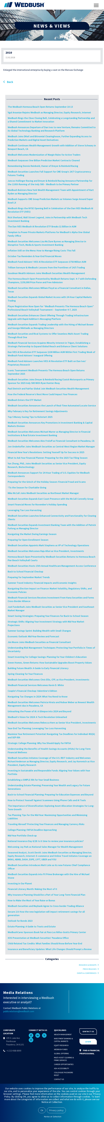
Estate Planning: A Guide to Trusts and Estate (32, 926)
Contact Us (59, 1079)
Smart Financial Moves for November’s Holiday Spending (37, 504)
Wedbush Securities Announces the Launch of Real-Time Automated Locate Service (52, 405)
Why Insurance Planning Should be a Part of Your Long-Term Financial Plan (46, 894)
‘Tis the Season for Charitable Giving (27, 487)
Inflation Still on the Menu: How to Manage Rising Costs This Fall (41, 250)
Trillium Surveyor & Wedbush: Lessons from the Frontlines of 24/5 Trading (46, 267)
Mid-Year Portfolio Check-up (22, 835)
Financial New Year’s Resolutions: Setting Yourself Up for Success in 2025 (46, 452)
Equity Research (61, 1045)
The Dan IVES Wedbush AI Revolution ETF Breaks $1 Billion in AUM (42, 226)
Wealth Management (63, 1034)
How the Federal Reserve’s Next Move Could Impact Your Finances (42, 394)
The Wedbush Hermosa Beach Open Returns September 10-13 (40, 106)
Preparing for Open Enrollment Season (28, 539)
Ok (41, 1110)
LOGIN (88, 1041)
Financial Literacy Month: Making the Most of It (32, 889)
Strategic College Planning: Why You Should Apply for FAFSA (39, 743)
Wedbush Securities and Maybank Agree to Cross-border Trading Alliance (46, 906)
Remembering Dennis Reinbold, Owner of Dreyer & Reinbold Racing (43, 165)
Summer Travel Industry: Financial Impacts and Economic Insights (42, 582)
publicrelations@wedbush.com (18, 1011)
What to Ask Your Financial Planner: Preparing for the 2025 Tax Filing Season (47, 457)
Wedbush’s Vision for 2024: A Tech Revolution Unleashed (37, 717)
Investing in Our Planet (20, 883)
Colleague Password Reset (63, 1073)
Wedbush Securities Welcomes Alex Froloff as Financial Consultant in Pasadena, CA (51, 440)
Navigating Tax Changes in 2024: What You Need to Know (37, 696)
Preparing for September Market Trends (29, 577)
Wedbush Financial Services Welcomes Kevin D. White (36, 685)
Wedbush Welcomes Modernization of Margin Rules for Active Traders (44, 154)
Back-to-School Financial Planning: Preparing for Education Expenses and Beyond (50, 794)
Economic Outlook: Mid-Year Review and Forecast (33, 636)
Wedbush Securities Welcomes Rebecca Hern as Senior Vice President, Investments (52, 722)
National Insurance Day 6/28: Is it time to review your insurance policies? (46, 841)
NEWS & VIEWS (52, 26)
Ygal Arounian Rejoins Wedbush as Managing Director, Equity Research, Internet (49, 112)
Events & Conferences (87, 973)
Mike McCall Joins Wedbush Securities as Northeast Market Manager (43, 493)
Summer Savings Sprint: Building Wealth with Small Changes (39, 630)
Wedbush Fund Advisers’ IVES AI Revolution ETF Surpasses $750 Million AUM (47, 261)
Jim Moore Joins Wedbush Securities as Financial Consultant (39, 642)
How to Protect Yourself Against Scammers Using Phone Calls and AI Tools (47, 800)
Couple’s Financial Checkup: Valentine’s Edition (32, 690)
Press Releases (90, 969)
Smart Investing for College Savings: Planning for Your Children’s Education (47, 656)
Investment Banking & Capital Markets (63, 1039)
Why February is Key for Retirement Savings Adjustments (38, 411)
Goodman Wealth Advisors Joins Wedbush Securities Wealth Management (46, 273)
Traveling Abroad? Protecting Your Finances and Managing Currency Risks (46, 824)
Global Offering (61, 1053)
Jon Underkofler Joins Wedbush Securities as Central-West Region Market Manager (52, 446)
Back (9, 82)
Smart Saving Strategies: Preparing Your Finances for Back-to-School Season (48, 615)
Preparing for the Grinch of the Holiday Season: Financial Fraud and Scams (47, 481)
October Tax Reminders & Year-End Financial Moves (34, 256)
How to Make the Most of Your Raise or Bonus (31, 900)
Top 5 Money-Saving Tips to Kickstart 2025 (30, 416)
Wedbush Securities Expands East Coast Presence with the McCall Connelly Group (50, 498)
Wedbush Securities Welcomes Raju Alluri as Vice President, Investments (46, 551)
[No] (100, 1103)
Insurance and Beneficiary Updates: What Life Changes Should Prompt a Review (50, 949)
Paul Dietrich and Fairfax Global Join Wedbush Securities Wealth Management (48, 388)
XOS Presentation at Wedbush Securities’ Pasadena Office (38, 937)
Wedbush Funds (61, 1049)
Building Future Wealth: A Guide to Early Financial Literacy (38, 668)
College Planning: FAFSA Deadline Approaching (32, 829)
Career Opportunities (64, 1064)
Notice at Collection (52, 1116)
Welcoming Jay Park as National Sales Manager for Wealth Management (45, 846)
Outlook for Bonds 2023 (20, 920)
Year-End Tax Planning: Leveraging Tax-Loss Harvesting (37, 728)
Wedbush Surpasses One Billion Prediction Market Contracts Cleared (44, 160)
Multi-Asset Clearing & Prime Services (64, 1058)
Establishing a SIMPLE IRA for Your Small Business (33, 779)
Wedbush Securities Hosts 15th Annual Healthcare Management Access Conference (52, 565)
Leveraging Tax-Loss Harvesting (25, 510)
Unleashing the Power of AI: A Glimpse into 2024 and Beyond (39, 711)
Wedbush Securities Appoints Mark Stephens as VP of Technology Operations (48, 545)
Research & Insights (88, 965)
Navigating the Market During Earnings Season (32, 534)
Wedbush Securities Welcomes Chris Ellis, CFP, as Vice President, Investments (48, 679)
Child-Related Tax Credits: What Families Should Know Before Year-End (45, 943)
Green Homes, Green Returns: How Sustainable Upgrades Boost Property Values (50, 662)
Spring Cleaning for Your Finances (25, 673)
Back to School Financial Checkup (25, 571)
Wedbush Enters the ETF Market (24, 400)
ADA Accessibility (61, 1068)
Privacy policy (56, 1110)
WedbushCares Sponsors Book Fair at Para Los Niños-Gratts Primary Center (47, 932)
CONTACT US (88, 1031)
